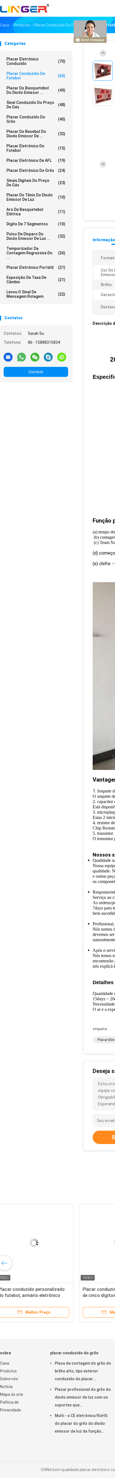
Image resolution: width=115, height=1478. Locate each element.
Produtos (8, 1371)
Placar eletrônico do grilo (35, 170)
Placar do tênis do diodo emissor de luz (35, 197)
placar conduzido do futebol (35, 75)
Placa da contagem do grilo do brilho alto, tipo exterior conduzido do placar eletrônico (83, 1372)
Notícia (6, 1386)
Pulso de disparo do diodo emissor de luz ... (35, 236)
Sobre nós (9, 1379)
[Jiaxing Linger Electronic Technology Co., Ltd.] (24, 8)
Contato (35, 372)
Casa (4, 1363)
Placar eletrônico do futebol (35, 148)
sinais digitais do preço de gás (35, 182)
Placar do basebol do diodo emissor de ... (35, 133)
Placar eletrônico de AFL (35, 160)
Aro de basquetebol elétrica (35, 211)
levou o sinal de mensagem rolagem (35, 294)
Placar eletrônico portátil (35, 267)
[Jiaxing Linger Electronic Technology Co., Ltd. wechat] (34, 356)
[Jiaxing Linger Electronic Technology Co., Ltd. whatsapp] (21, 356)
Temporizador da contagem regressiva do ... (35, 253)
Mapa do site (11, 1394)
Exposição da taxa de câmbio (35, 279)
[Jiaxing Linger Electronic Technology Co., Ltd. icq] (61, 356)
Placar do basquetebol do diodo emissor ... (35, 90)
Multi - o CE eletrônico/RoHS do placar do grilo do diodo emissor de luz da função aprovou (81, 1424)
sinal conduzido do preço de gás (35, 104)
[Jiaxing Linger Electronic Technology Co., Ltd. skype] (48, 356)
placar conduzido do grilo (35, 119)
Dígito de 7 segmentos (35, 224)
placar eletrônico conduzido (35, 61)
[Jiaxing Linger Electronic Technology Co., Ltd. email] (8, 356)
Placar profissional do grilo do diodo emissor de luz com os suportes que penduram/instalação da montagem (83, 1398)
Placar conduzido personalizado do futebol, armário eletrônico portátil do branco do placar (41, 1295)
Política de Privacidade (10, 1406)
